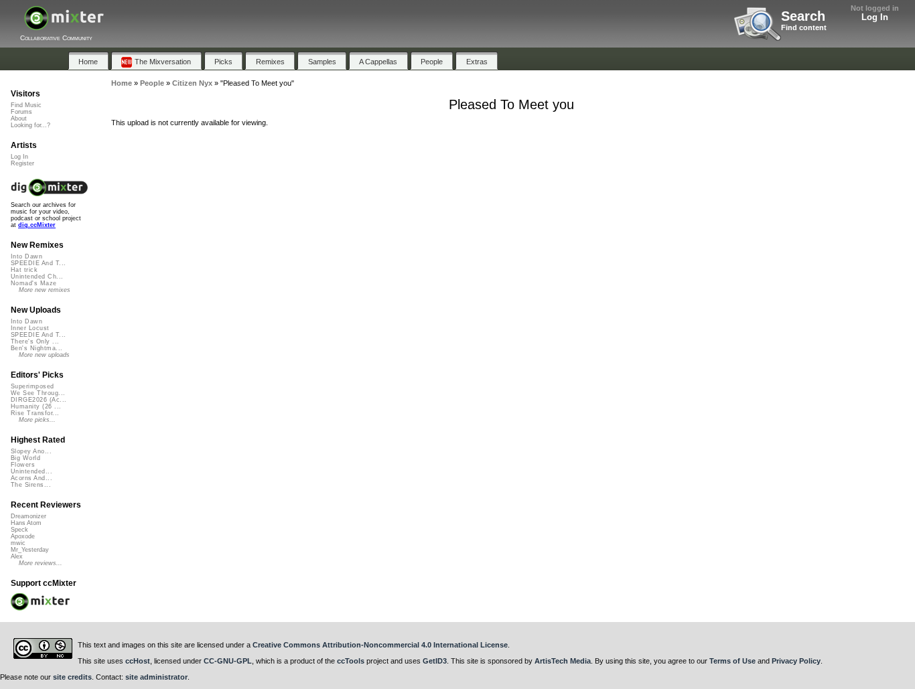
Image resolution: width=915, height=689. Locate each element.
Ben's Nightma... (36, 348)
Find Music (26, 105)
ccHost (137, 661)
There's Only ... (35, 341)
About (19, 118)
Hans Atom (26, 523)
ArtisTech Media (563, 661)
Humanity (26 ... (36, 406)
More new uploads (44, 355)
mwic (18, 543)
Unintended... (31, 471)
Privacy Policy (796, 661)
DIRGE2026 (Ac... (38, 399)
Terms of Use (732, 661)
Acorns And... (31, 478)
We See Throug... (38, 393)
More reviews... (40, 563)
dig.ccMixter (37, 225)
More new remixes (44, 290)
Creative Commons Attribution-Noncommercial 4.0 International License (380, 645)
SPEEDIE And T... (38, 263)
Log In (874, 17)
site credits (72, 677)
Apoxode (23, 536)
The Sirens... (31, 484)
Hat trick (24, 269)
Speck (19, 529)
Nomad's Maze (34, 283)
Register (22, 163)
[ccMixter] (64, 25)
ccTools (350, 661)
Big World (25, 458)
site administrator (156, 677)
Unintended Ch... (37, 276)
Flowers (23, 464)
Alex (17, 556)
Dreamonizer (28, 516)
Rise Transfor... (35, 413)
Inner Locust (30, 328)
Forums (21, 111)
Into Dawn (26, 256)
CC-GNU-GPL (228, 661)
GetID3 (435, 661)
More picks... (37, 419)
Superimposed (32, 386)
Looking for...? (30, 125)
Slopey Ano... (31, 451)
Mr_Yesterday (30, 549)
